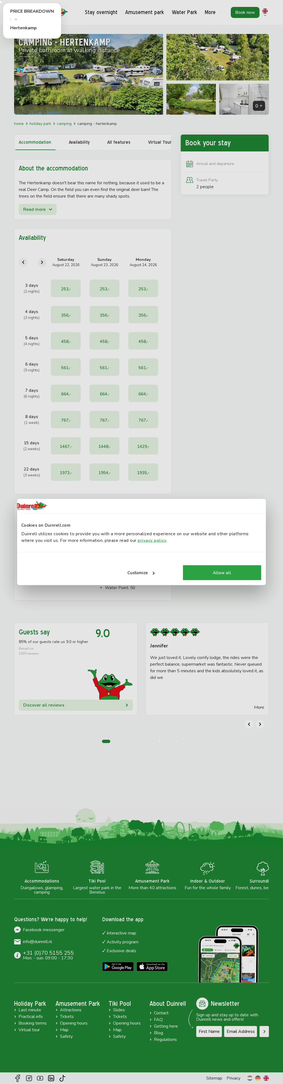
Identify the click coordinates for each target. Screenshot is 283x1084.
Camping (64, 123)
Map (64, 1030)
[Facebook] (17, 1078)
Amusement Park (78, 1003)
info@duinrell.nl (37, 942)
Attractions (71, 1010)
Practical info (31, 1017)
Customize (137, 573)
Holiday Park (40, 123)
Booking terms (33, 1023)
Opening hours (74, 1023)
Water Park (184, 12)
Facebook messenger (43, 930)
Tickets (67, 1017)
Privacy (233, 1078)
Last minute (30, 1010)
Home (19, 123)
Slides (119, 1010)
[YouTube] (40, 1078)
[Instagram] (29, 1078)
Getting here (166, 1026)
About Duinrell (168, 1004)
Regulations (165, 1039)
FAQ (158, 1020)
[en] (266, 1078)
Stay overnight (101, 12)
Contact (161, 1013)
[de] (258, 1078)
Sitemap (214, 1078)
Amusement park (144, 12)
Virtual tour (29, 1030)
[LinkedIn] (51, 1078)
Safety (66, 1036)
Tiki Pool (120, 1003)
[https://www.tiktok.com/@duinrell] (62, 1078)
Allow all (222, 573)
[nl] (250, 1078)
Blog (158, 1033)
